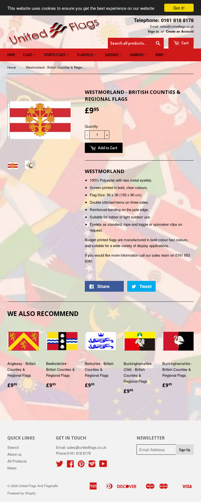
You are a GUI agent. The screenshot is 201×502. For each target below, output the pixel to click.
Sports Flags (55, 55)
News (12, 467)
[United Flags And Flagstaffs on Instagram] (92, 465)
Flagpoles (85, 55)
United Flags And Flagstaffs (38, 485)
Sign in (153, 31)
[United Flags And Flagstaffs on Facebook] (70, 465)
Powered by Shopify (21, 493)
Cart (185, 42)
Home (11, 55)
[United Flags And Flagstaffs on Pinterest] (81, 465)
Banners (137, 55)
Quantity (91, 126)
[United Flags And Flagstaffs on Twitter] (59, 465)
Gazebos (112, 55)
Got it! (179, 8)
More (159, 55)
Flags (28, 55)
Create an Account (180, 31)
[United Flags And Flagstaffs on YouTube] (103, 465)
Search (13, 447)
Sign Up (184, 449)
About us (14, 454)
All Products (17, 461)
